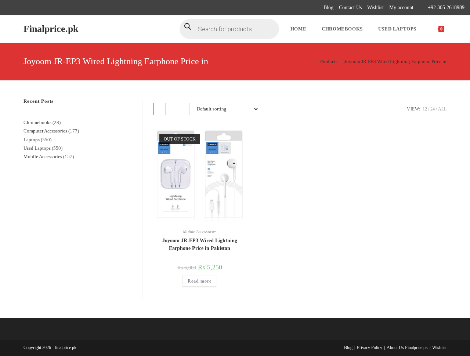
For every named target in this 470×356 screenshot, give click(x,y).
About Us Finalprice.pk (407, 347)
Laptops (32, 139)
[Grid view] (159, 109)
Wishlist (375, 7)
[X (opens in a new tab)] (9, 7)
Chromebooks (37, 122)
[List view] (176, 109)
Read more (200, 281)
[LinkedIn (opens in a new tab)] (41, 7)
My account (401, 7)
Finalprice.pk (51, 28)
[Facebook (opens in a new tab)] (16, 7)
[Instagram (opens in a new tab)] (33, 7)
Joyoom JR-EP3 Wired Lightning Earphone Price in (395, 61)
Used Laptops (37, 148)
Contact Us (350, 7)
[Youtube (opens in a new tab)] (50, 7)
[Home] (311, 61)
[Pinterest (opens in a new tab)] (24, 7)
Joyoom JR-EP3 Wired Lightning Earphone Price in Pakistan (199, 244)
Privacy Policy (369, 347)
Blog (328, 7)
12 (425, 109)
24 (432, 109)
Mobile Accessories (200, 231)
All (442, 109)
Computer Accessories (45, 131)
